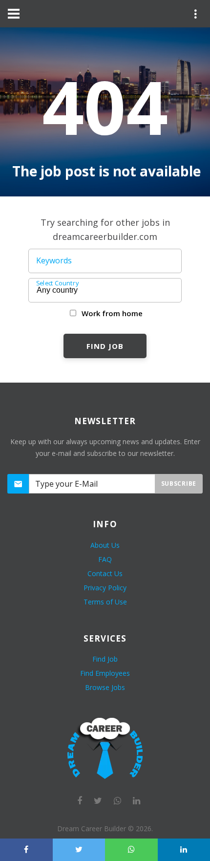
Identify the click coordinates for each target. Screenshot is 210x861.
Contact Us (105, 573)
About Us (105, 545)
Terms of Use (105, 601)
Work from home (112, 313)
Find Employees (105, 673)
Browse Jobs (105, 687)
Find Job (104, 346)
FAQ (105, 559)
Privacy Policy (105, 587)
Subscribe (178, 483)
